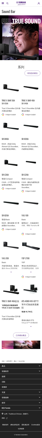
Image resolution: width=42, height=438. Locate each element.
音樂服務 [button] (5, 397)
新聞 (3, 376)
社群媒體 (21, 429)
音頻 (3, 361)
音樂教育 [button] (5, 371)
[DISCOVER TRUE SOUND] (21, 345)
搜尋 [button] (3, 402)
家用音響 (9, 361)
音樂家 (4, 387)
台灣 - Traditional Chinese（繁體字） (16, 414)
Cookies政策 (35, 425)
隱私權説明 (25, 425)
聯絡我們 (5, 425)
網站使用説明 (14, 425)
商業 (3, 418)
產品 (15, 361)
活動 (3, 381)
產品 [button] (3, 366)
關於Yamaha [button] (6, 408)
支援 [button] (3, 392)
